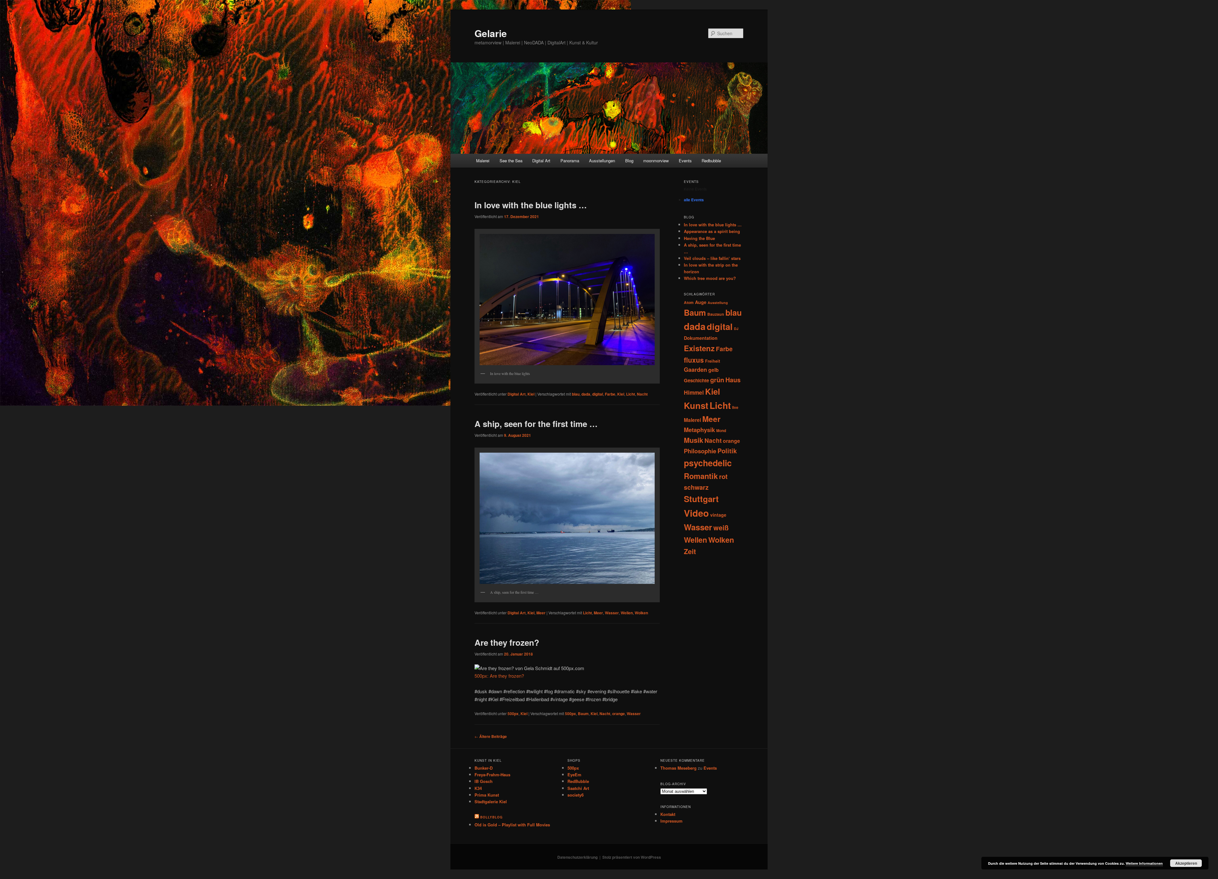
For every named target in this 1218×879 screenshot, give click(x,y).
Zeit (690, 551)
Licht (630, 394)
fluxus (694, 360)
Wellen (627, 613)
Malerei (482, 161)
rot (723, 476)
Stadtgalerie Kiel (491, 801)
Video (696, 513)
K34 (478, 788)
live (735, 407)
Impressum (671, 821)
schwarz (696, 487)
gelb (713, 369)
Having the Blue (699, 238)
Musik (693, 440)
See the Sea (511, 161)
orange (618, 713)
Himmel (694, 392)
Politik (727, 450)
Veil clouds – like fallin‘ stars (712, 258)
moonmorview (656, 161)
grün (717, 379)
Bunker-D (484, 768)
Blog (629, 161)
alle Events (694, 200)
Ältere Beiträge (491, 736)
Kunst (696, 405)
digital (597, 394)
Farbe (610, 394)
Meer (541, 613)
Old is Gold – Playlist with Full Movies (512, 825)
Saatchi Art (578, 788)
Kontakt (667, 814)
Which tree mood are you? (710, 278)
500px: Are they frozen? (499, 675)
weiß (721, 528)
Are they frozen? (507, 642)
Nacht (642, 394)
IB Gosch (484, 781)
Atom (689, 302)
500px (513, 713)
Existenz (699, 348)
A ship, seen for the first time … (536, 424)
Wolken (641, 613)
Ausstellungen (602, 161)
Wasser (612, 613)
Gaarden (695, 369)
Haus (733, 379)
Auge (700, 302)
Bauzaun (715, 314)
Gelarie (491, 33)
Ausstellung (718, 302)
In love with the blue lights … (531, 205)
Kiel (530, 394)
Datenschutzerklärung (577, 857)
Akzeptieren (1186, 863)
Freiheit (712, 361)
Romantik (701, 475)
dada (585, 394)
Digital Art (541, 161)
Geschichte (696, 380)
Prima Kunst (487, 795)
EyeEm (574, 775)
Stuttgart (701, 499)
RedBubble (578, 781)
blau (576, 394)
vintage (718, 515)
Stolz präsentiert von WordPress (631, 857)
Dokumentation (700, 338)
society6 (575, 795)
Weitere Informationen (1144, 863)
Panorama (569, 161)
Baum (583, 713)
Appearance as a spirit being (712, 231)
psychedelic (708, 463)
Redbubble (711, 161)
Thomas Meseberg (678, 768)
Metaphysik (699, 429)
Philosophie (700, 451)
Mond (721, 430)
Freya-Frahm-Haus (492, 775)
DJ (736, 328)
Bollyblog (491, 817)
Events (685, 161)
